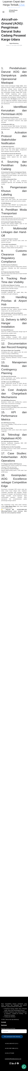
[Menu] (3, 12)
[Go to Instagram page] (10, 1063)
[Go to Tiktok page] (15, 1063)
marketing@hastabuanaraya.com (13, 1058)
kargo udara (19, 85)
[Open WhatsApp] (23, 1066)
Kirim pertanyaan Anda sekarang (12, 1036)
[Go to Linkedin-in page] (13, 1063)
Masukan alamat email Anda (8, 1028)
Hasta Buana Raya (10, 506)
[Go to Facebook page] (18, 1063)
